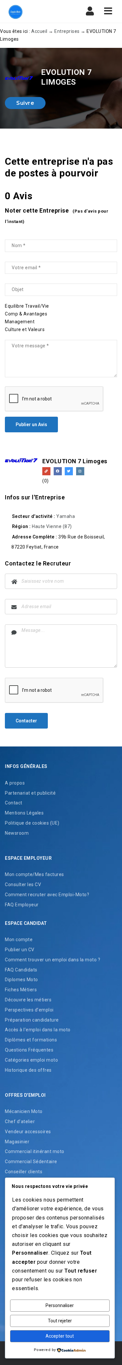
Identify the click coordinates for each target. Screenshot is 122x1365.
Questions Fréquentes (29, 1049)
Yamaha (65, 516)
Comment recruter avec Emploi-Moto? (47, 894)
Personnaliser (60, 1305)
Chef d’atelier (20, 1121)
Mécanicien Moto (24, 1111)
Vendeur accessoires (28, 1131)
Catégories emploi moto (31, 1060)
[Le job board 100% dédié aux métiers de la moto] (32, 11)
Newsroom (17, 833)
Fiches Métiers (21, 989)
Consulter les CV (23, 884)
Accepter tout (60, 1336)
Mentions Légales (24, 812)
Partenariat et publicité (30, 793)
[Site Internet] (46, 471)
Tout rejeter (60, 1320)
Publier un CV (19, 949)
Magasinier (17, 1141)
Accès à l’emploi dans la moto (38, 1029)
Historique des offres (28, 1070)
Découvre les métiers (28, 999)
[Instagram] (80, 471)
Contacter (26, 720)
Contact (13, 802)
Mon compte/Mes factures (34, 874)
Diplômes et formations (31, 1039)
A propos (15, 783)
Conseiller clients (23, 1171)
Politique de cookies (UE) (32, 823)
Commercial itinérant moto (34, 1151)
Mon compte (19, 939)
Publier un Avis (31, 424)
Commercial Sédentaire (31, 1161)
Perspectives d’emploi (29, 1009)
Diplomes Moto (21, 979)
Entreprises (67, 31)
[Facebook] (58, 471)
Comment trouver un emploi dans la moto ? (52, 959)
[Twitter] (69, 471)
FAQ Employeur (22, 904)
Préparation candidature (32, 1020)
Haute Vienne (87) (52, 526)
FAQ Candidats (21, 969)
